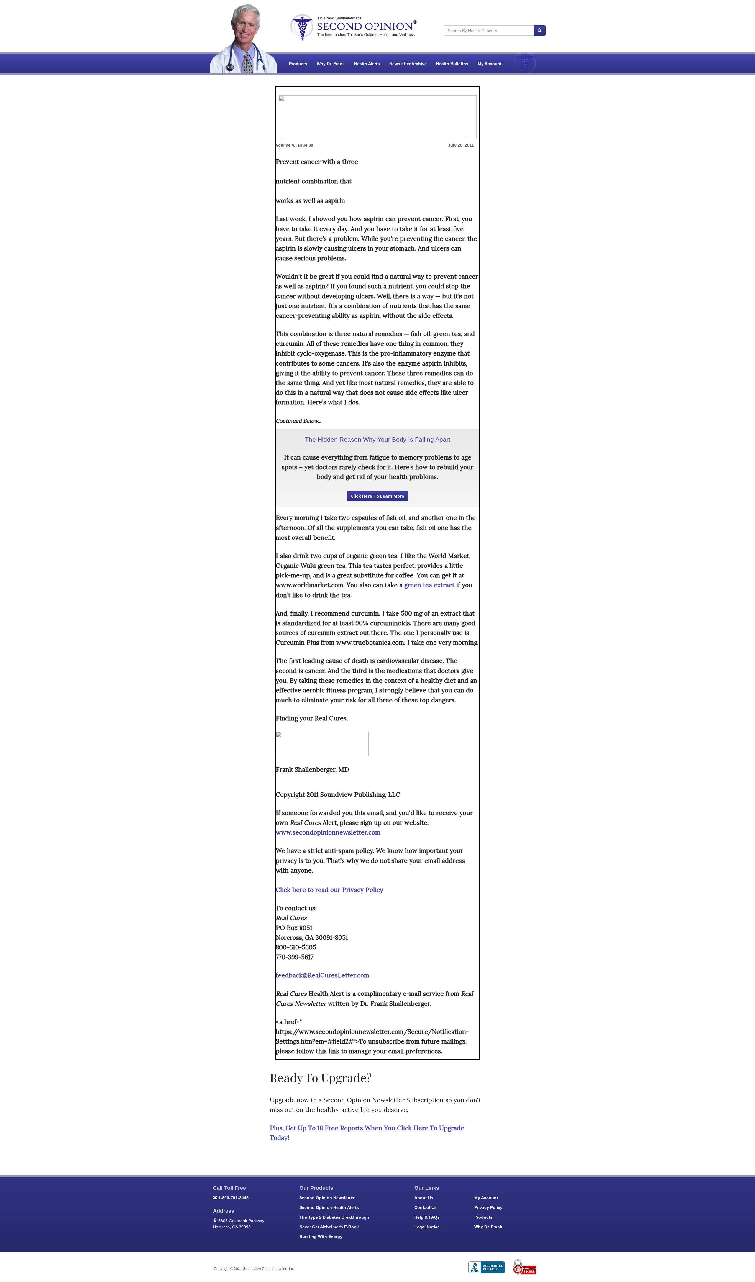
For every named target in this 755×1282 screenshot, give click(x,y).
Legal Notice (427, 1227)
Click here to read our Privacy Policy (329, 890)
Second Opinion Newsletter (326, 1197)
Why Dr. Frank (331, 63)
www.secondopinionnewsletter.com (328, 832)
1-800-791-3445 (233, 1197)
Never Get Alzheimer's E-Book (329, 1227)
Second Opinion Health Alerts (329, 1207)
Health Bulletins (452, 63)
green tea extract (429, 585)
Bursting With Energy (320, 1236)
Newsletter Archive (408, 63)
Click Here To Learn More (377, 496)
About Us (423, 1197)
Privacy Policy (488, 1207)
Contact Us (425, 1207)
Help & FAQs (427, 1217)
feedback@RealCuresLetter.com (322, 975)
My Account (490, 63)
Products (298, 63)
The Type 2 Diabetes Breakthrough (334, 1217)
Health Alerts (367, 63)
